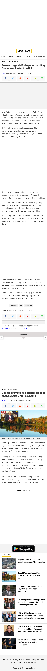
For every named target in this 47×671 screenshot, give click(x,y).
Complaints (31, 662)
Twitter (24, 328)
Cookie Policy (30, 660)
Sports (27, 57)
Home (3, 57)
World (18, 57)
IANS (3, 73)
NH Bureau (5, 400)
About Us (7, 660)
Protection (28, 305)
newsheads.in (29, 668)
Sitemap (40, 660)
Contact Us (20, 662)
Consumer (14, 305)
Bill (21, 305)
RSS (13, 662)
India (11, 57)
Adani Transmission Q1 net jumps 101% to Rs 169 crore (1, 337)
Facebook (6, 328)
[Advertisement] (23, 24)
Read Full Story (23, 490)
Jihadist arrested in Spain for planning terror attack (45, 337)
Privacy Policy (18, 660)
